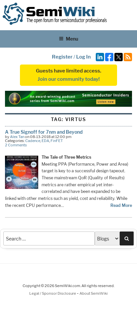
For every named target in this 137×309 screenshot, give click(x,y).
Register (62, 57)
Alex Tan (17, 136)
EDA (45, 140)
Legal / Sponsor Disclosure (53, 293)
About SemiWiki (93, 293)
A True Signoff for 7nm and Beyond (43, 132)
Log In (83, 57)
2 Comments (16, 145)
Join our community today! (69, 79)
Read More (121, 205)
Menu (72, 39)
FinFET (57, 140)
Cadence (32, 140)
